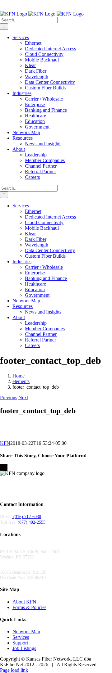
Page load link (14, 670)
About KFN (24, 601)
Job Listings (24, 648)
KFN (5, 443)
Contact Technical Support (63, 8)
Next (23, 397)
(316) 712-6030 (39, 2)
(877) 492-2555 (73, 2)
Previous (8, 397)
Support (20, 642)
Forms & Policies (29, 607)
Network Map (26, 631)
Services (20, 637)
